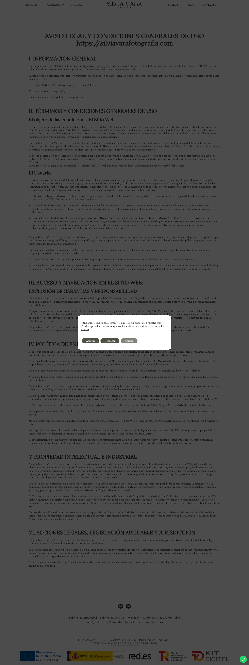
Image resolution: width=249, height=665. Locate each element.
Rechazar (110, 340)
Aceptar (90, 340)
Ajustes (129, 340)
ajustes (85, 329)
